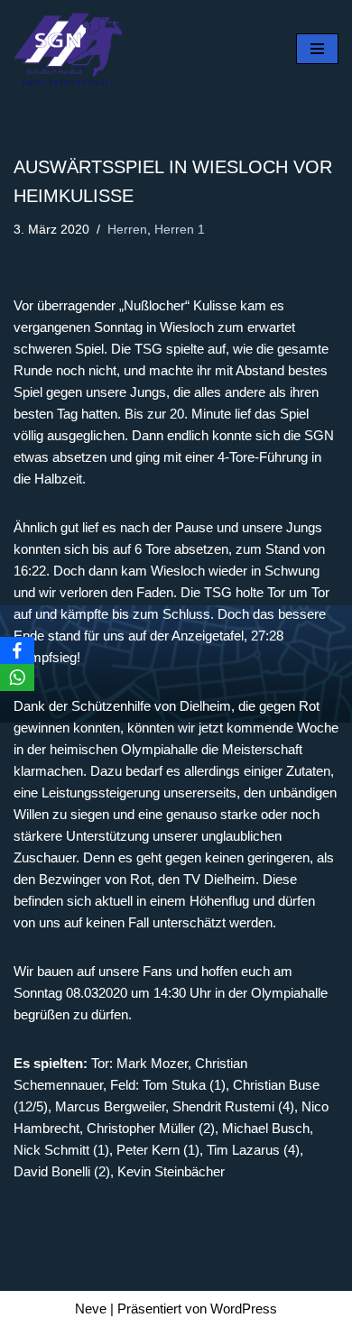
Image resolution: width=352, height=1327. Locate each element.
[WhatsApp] (17, 677)
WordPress (243, 1308)
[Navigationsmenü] (317, 48)
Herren (127, 229)
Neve (91, 1308)
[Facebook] (17, 650)
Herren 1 (179, 229)
